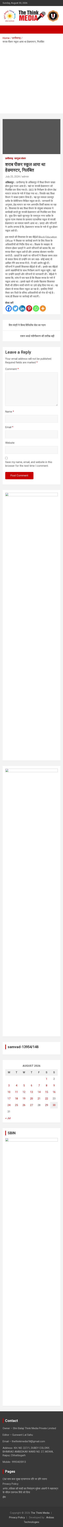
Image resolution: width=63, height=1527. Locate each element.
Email (9, 427)
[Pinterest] (29, 308)
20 (31, 1098)
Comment (12, 369)
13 (31, 1092)
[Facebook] (9, 308)
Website (10, 442)
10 (9, 1092)
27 (31, 1105)
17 (9, 1098)
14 (39, 1092)
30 (54, 1105)
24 (9, 1105)
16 (54, 1092)
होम (4, 1497)
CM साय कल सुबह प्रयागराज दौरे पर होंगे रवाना (25, 1479)
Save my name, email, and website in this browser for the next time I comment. (28, 463)
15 (46, 1092)
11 (16, 1092)
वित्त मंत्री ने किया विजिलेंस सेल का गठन (27, 325)
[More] (43, 308)
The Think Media (40, 1512)
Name (9, 411)
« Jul (7, 1118)
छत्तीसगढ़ (9, 158)
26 (24, 1105)
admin (25, 176)
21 (39, 1098)
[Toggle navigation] (7, 29)
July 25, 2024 (12, 176)
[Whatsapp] (36, 308)
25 (16, 1105)
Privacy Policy (10, 1483)
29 (46, 1105)
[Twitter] (15, 308)
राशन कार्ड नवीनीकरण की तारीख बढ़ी (37, 336)
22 (46, 1098)
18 (16, 1098)
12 (24, 1092)
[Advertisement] (31, 77)
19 (24, 1098)
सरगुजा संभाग (20, 158)
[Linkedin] (22, 308)
